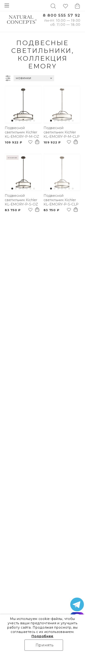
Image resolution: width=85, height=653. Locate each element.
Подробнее (42, 636)
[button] (12, 121)
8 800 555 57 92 (61, 15)
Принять (45, 645)
